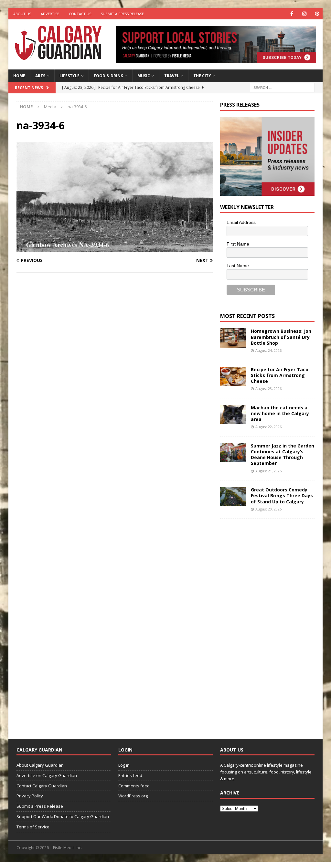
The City (202, 76)
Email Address (241, 222)
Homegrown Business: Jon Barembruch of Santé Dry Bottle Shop (281, 337)
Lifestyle (69, 76)
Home (19, 76)
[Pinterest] (317, 13)
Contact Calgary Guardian (41, 786)
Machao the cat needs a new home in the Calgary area (280, 413)
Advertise (50, 13)
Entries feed (130, 775)
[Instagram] (304, 13)
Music (143, 76)
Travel (171, 76)
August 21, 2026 (268, 470)
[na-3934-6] (114, 248)
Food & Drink (108, 76)
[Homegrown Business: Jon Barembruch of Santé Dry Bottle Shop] (233, 338)
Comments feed (134, 786)
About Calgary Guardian (40, 765)
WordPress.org (133, 796)
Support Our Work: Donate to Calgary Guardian (62, 816)
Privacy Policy (29, 796)
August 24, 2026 (268, 350)
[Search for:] (282, 87)
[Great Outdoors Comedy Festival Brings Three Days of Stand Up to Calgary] (233, 496)
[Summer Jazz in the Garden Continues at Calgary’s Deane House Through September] (233, 452)
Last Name (238, 265)
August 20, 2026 (268, 509)
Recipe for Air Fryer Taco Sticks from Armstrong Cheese (279, 375)
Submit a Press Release (122, 13)
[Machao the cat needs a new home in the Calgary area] (233, 414)
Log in (124, 765)
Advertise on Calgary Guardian (46, 775)
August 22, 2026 (268, 426)
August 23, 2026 (268, 388)
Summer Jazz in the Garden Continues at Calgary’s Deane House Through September (282, 455)
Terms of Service (32, 827)
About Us (22, 13)
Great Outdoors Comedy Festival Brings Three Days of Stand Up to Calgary (282, 495)
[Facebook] (291, 13)
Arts (40, 76)
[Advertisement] (268, 623)
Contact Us (80, 13)
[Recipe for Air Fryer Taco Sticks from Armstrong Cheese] (233, 376)
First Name (238, 244)
